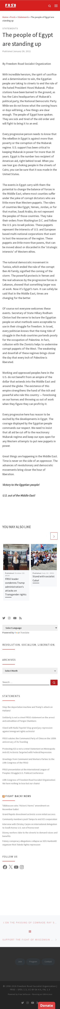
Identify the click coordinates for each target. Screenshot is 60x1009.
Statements (23, 17)
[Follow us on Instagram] (9, 618)
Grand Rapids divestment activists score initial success (28, 814)
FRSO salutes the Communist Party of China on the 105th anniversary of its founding (29, 740)
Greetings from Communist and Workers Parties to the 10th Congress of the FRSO (28, 761)
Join (20, 961)
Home (5, 17)
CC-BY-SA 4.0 (34, 989)
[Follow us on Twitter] (3, 618)
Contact (48, 961)
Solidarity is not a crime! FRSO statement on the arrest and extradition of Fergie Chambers (28, 719)
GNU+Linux (47, 994)
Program (33, 961)
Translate (24, 632)
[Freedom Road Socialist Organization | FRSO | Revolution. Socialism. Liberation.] (9, 5)
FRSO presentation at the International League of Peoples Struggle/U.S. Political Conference (25, 771)
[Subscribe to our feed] (20, 618)
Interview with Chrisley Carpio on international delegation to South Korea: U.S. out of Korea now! (29, 826)
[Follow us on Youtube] (14, 618)
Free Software (24, 994)
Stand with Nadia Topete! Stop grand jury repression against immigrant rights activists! (27, 729)
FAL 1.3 (46, 989)
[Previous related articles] (46, 536)
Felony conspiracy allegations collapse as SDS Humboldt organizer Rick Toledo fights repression (29, 843)
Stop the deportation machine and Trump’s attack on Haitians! (27, 709)
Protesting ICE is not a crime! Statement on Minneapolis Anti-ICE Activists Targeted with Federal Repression (28, 750)
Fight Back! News (18, 796)
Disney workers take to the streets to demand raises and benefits (29, 834)
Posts (13, 17)
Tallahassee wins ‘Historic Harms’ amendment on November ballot (25, 807)
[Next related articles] (54, 536)
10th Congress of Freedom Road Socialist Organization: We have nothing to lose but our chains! (29, 781)
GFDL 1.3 (22, 989)
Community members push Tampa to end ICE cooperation (29, 819)
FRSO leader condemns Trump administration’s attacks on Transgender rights (15, 586)
